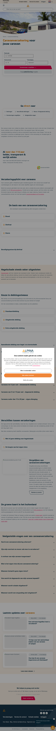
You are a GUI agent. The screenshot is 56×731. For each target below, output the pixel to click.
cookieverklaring (36, 365)
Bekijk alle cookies (28, 380)
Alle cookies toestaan (28, 375)
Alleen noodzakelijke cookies (28, 370)
